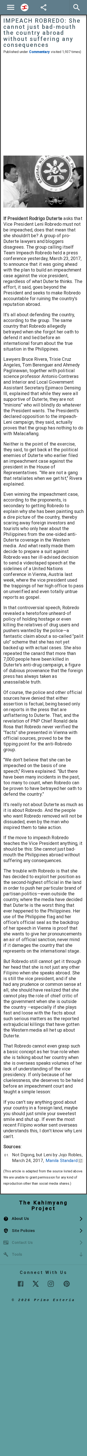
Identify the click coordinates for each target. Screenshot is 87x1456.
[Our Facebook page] (20, 1284)
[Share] (43, 7)
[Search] (24, 7)
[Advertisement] (43, 105)
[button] (43, 1219)
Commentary (39, 52)
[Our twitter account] (35, 1283)
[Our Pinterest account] (66, 1284)
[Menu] (10, 7)
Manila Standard (61, 1160)
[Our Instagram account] (51, 1284)
